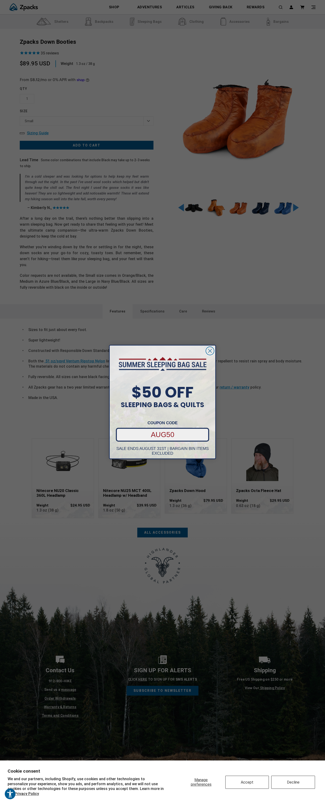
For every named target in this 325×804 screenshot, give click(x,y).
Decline (293, 782)
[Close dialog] (210, 351)
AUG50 (162, 435)
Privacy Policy (27, 793)
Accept (247, 782)
